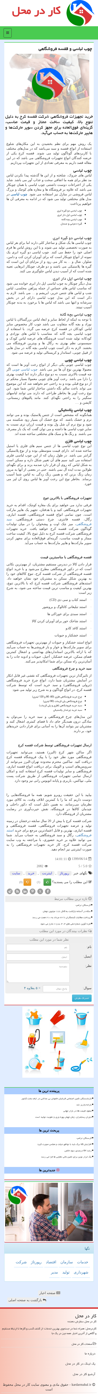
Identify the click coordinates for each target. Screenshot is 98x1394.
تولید (65, 1272)
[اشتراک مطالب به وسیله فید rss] (17, 891)
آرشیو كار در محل (84, 1374)
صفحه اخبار (47, 1293)
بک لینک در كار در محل (80, 1364)
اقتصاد (51, 1262)
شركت (21, 1262)
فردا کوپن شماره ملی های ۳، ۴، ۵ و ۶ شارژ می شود (65, 923)
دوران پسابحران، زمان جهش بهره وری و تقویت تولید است (63, 1117)
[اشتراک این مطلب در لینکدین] (25, 891)
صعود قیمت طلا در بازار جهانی (77, 1110)
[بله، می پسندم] (47, 882)
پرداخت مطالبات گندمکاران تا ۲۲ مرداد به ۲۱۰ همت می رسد (61, 917)
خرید (31, 873)
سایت (16, 873)
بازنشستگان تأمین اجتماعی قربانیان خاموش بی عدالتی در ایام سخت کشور (56, 1098)
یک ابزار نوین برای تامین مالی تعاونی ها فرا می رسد (66, 1156)
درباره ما (90, 1353)
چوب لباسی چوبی (25, 369)
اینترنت (47, 873)
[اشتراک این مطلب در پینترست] (32, 891)
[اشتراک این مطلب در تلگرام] (9, 891)
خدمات (82, 1262)
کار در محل (36, 10)
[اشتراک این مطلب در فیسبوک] (47, 891)
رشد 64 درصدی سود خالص (78, 1150)
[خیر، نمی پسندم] (27, 882)
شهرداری (81, 1272)
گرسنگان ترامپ (83, 905)
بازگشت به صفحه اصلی (25, 1300)
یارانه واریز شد (84, 1104)
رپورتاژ (64, 873)
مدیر (54, 1272)
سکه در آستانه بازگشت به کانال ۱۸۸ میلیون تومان (67, 911)
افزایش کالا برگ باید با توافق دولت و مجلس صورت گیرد (64, 1144)
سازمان (66, 1262)
